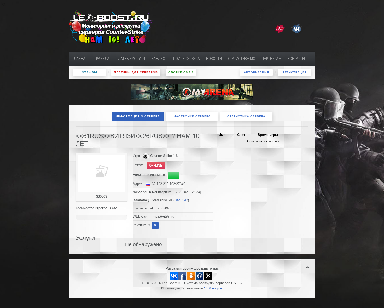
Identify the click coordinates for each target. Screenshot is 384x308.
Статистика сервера (246, 116)
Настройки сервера (192, 116)
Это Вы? (181, 200)
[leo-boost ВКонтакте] (296, 28)
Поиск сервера (186, 58)
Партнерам (271, 58)
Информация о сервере (138, 116)
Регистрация (295, 72)
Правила (101, 58)
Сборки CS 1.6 (181, 72)
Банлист (159, 58)
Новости (214, 58)
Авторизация (256, 72)
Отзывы (89, 72)
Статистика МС (241, 58)
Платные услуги (130, 58)
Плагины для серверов (136, 72)
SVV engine (213, 288)
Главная (80, 58)
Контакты (296, 58)
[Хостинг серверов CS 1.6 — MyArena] (192, 92)
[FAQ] (280, 28)
